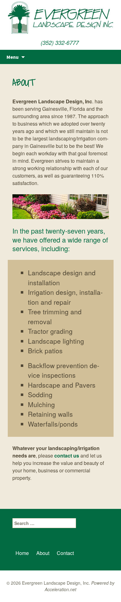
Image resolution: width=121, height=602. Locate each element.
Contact (65, 553)
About (42, 553)
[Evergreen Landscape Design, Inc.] (60, 18)
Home (22, 553)
